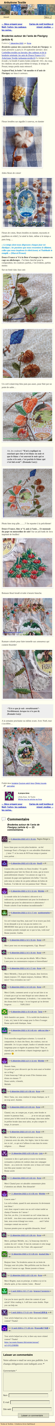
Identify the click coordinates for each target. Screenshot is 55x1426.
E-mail (6, 1402)
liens (32, 783)
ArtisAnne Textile (15, 2)
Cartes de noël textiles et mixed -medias (41, 25)
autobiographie (44, 912)
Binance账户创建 (41, 1328)
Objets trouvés (40, 783)
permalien (11, 786)
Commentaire (10, 1370)
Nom (5, 1395)
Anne (29, 43)
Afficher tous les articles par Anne (30, 799)
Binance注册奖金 (40, 1312)
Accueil (6, 17)
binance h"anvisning (42, 1291)
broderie (15, 783)
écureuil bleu (44, 1254)
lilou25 (39, 863)
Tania (40, 1011)
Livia (41, 1153)
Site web (7, 1409)
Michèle (41, 891)
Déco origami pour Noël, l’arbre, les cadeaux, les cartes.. (14, 27)
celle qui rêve (43, 1030)
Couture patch (24, 783)
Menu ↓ (48, 17)
